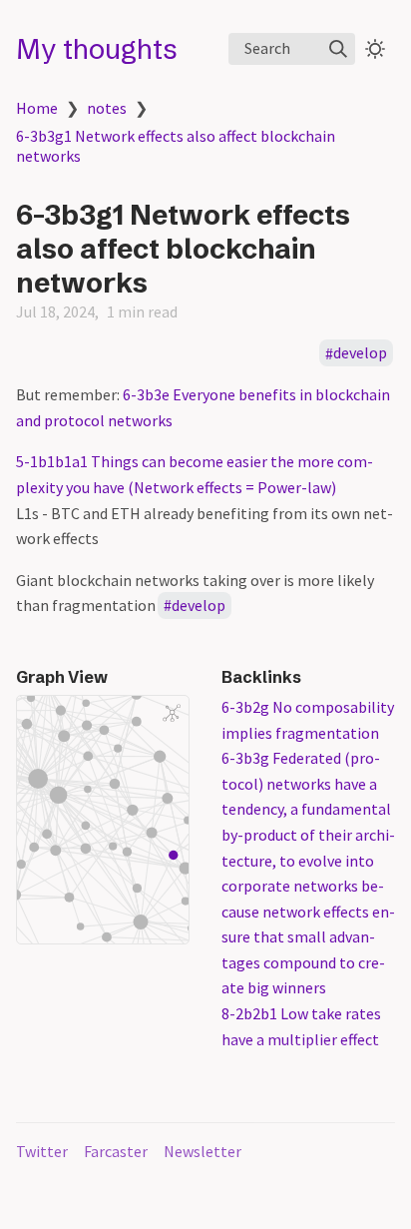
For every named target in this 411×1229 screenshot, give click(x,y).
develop (360, 353)
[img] (338, 49)
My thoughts (97, 49)
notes (107, 108)
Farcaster (116, 1151)
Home (37, 108)
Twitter (42, 1151)
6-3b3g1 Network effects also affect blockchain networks (175, 146)
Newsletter (202, 1151)
